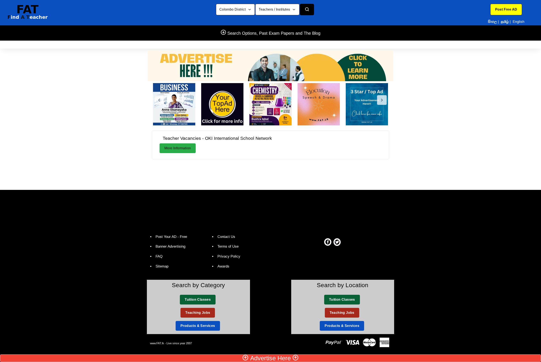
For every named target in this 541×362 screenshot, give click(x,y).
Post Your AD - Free (171, 237)
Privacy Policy (228, 256)
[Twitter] (337, 242)
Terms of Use (228, 246)
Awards (223, 266)
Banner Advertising (170, 246)
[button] (506, 9)
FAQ (159, 256)
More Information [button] (177, 148)
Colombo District (233, 9)
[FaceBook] (328, 242)
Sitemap (162, 266)
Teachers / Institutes (275, 9)
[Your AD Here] (270, 66)
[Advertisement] (270, 173)
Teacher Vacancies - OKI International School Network (217, 138)
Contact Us (226, 237)
